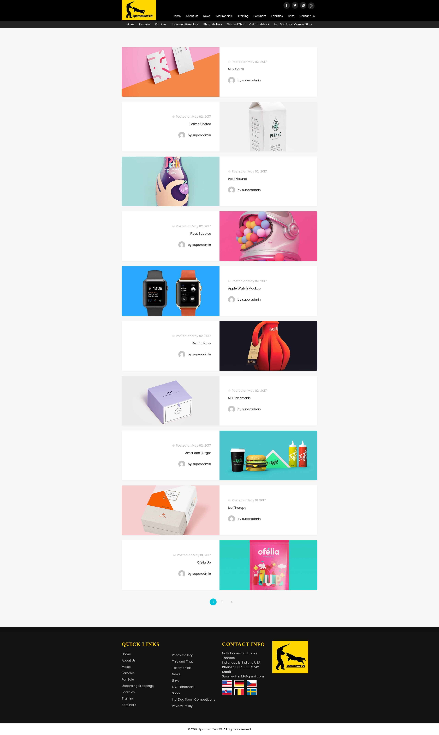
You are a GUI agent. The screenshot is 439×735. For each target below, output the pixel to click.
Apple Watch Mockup (244, 288)
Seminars (260, 16)
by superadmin (249, 80)
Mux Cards (236, 69)
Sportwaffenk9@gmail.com (243, 676)
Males (130, 24)
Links (291, 16)
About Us (192, 16)
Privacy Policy (182, 706)
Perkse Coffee (200, 124)
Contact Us (307, 16)
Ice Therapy (237, 507)
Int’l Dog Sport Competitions (293, 24)
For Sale (160, 24)
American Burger (198, 453)
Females (145, 24)
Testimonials (224, 16)
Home (177, 16)
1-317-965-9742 (247, 667)
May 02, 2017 (257, 62)
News (206, 16)
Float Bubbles (200, 233)
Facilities (277, 16)
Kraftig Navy (201, 343)
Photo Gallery (212, 24)
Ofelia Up (204, 562)
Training (243, 16)
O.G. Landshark (259, 24)
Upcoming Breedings (185, 24)
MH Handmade (239, 398)
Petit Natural (237, 179)
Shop (176, 693)
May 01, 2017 (257, 500)
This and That (236, 24)
